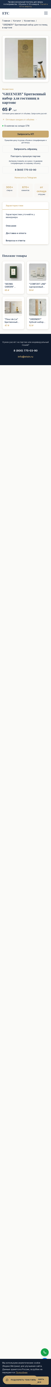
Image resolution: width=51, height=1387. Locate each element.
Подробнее (21, 1372)
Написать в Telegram (26, 177)
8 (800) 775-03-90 (25, 169)
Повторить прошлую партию (25, 156)
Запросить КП (25, 134)
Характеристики (14, 205)
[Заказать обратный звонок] (45, 1352)
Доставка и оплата (16, 233)
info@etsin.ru (25, 356)
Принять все (39, 1380)
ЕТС (5, 13)
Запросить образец (25, 149)
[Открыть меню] (46, 13)
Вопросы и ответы (15, 240)
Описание (11, 226)
